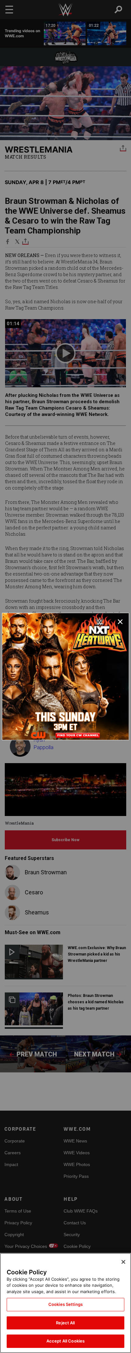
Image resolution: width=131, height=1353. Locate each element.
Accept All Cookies (65, 1340)
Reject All (65, 1322)
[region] (65, 1303)
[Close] (123, 1262)
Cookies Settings (65, 1304)
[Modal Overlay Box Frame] (65, 676)
